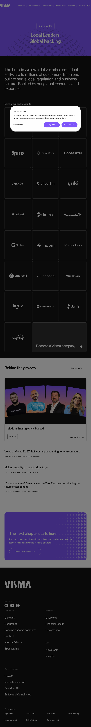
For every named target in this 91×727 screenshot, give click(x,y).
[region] (45, 119)
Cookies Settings (18, 124)
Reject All (52, 125)
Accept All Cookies (69, 125)
